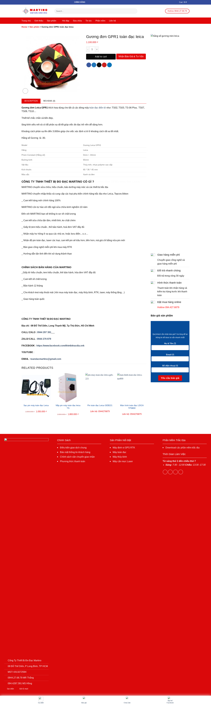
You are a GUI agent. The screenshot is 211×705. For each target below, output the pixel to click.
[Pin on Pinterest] (104, 65)
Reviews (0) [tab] (49, 101)
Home (24, 27)
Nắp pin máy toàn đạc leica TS (68, 406)
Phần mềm (100, 21)
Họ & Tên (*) (170, 343)
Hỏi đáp (65, 21)
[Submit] (134, 11)
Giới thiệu (38, 21)
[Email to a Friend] (99, 65)
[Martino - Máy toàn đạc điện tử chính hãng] (36, 11)
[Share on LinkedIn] (109, 65)
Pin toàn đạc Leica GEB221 (99, 405)
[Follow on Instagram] (170, 472)
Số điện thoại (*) (170, 365)
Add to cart (101, 56)
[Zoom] (25, 91)
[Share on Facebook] (88, 65)
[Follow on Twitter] (175, 472)
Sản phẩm (51, 21)
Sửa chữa (77, 21)
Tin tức (89, 21)
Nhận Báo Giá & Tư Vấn (131, 56)
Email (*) (170, 354)
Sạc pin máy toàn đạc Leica (36, 405)
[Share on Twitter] (94, 65)
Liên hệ (112, 21)
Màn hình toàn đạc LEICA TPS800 (132, 406)
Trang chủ (26, 21)
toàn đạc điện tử (97, 107)
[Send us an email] (180, 472)
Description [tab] (31, 101)
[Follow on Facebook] (165, 472)
